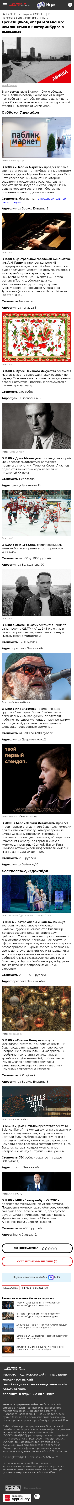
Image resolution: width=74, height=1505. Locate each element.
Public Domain (16, 451)
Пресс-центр (58, 1374)
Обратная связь (14, 1389)
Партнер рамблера (32, 1488)
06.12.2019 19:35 (11, 14)
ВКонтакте (14, 816)
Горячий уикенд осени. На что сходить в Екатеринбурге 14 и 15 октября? (38, 1304)
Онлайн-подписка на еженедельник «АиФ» (35, 1384)
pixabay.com (15, 1033)
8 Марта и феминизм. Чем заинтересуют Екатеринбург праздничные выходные (38, 1315)
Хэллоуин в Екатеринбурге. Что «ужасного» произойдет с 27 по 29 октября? (40, 1348)
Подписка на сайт (32, 1374)
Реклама (9, 1374)
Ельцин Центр (16, 160)
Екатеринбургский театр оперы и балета (30, 915)
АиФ (10, 252)
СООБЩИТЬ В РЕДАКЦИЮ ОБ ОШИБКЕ (28, 1394)
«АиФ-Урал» (9, 85)
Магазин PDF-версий (18, 1379)
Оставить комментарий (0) (37, 1261)
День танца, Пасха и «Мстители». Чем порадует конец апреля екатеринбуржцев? (42, 1326)
